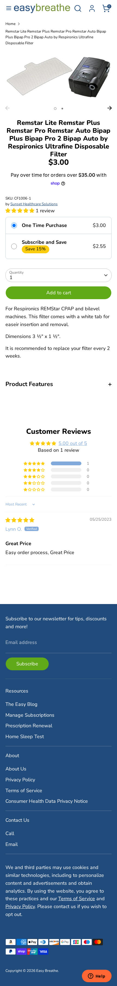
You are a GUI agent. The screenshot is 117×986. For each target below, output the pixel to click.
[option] (58, 76)
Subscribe (27, 664)
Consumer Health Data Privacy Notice (46, 801)
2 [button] (62, 108)
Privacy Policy (20, 779)
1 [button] (55, 108)
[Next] (110, 108)
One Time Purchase (44, 226)
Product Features (29, 384)
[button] (20, 210)
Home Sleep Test (24, 736)
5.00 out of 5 (73, 443)
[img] (19, 520)
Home (10, 23)
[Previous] (7, 108)
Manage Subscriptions (29, 715)
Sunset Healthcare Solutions (34, 204)
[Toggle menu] (7, 8)
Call (9, 833)
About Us (15, 769)
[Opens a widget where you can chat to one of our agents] (97, 976)
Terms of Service (23, 790)
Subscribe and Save (44, 242)
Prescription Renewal (28, 725)
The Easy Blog (21, 704)
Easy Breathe (47, 970)
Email (11, 844)
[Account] (92, 7)
